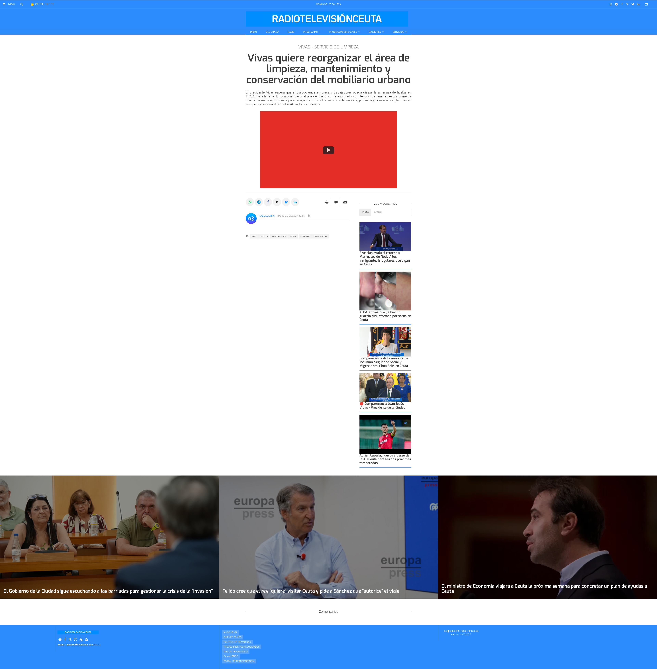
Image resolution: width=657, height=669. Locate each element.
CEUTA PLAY (272, 31)
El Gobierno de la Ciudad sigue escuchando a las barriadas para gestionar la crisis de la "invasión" (108, 591)
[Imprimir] (327, 202)
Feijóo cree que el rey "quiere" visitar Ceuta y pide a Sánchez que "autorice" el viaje (310, 591)
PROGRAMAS (310, 31)
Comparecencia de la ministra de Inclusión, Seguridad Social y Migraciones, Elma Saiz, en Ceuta (383, 362)
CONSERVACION (320, 236)
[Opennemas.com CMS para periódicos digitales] (461, 632)
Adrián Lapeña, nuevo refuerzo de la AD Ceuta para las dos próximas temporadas (385, 459)
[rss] (309, 215)
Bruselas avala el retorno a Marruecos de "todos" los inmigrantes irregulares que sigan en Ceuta (384, 258)
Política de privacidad (237, 642)
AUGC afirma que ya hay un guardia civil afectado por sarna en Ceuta (385, 316)
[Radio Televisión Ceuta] (327, 19)
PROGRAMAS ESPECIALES (343, 31)
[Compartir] (611, 4)
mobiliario (305, 236)
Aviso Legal (230, 632)
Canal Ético (230, 656)
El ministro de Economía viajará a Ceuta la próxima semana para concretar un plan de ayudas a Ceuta (544, 588)
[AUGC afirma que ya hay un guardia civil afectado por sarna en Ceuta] (385, 291)
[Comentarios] (336, 202)
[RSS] (86, 639)
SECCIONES (375, 31)
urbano (293, 236)
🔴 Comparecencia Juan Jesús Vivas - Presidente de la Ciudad (382, 406)
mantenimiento (279, 236)
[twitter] (70, 639)
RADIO (291, 31)
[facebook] (65, 639)
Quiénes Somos (232, 637)
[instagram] (75, 639)
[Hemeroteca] (646, 4)
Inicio (253, 31)
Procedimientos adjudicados (241, 646)
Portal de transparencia (239, 661)
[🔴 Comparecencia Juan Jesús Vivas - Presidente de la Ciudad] (385, 387)
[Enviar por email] (345, 202)
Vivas (253, 236)
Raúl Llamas (267, 215)
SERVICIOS (398, 31)
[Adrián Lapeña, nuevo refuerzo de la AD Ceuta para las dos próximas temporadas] (385, 434)
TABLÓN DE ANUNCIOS (235, 651)
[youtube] (81, 639)
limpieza (264, 236)
